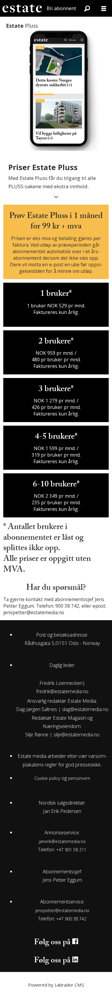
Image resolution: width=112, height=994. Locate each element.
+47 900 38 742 (71, 919)
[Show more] (56, 196)
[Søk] (87, 8)
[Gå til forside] (22, 8)
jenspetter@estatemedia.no (62, 910)
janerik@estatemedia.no (62, 841)
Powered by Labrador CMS (56, 985)
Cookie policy (47, 778)
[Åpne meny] (103, 8)
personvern (79, 778)
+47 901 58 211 (71, 850)
